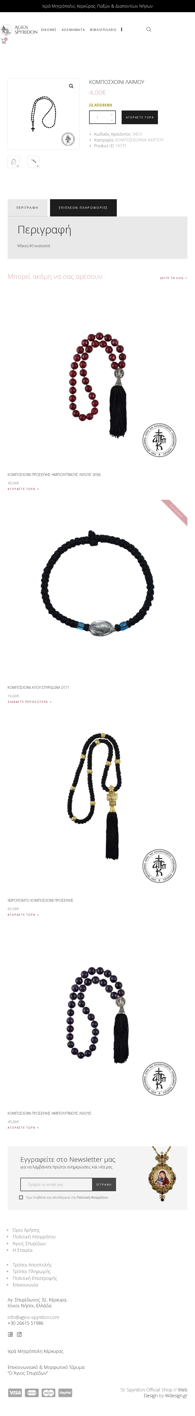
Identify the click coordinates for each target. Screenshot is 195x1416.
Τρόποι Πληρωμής (32, 1271)
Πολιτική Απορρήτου (92, 1197)
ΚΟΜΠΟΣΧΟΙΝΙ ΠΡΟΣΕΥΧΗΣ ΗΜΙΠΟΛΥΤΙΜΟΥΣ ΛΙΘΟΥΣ (49, 1113)
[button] (71, 86)
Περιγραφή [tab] (28, 208)
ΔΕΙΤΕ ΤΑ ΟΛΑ (172, 278)
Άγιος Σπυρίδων (29, 1243)
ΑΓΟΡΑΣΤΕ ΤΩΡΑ (140, 117)
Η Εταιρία (22, 1250)
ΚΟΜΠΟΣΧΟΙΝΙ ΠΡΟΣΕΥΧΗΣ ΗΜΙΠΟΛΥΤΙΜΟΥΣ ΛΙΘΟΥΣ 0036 (54, 474)
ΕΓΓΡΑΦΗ (104, 1184)
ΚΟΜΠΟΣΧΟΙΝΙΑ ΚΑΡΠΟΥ (139, 140)
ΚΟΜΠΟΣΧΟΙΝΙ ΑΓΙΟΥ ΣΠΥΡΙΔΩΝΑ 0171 (38, 687)
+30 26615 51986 (25, 1323)
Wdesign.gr (176, 1395)
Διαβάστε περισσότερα (28, 702)
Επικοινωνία (25, 1285)
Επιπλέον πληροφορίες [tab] (83, 208)
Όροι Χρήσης (26, 1230)
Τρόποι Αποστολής (32, 1265)
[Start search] (148, 29)
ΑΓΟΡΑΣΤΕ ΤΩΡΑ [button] (21, 489)
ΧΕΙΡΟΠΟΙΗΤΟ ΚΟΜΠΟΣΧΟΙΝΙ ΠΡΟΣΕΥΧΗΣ (40, 900)
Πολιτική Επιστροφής (35, 1278)
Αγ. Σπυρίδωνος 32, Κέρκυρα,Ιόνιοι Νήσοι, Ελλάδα (37, 1303)
